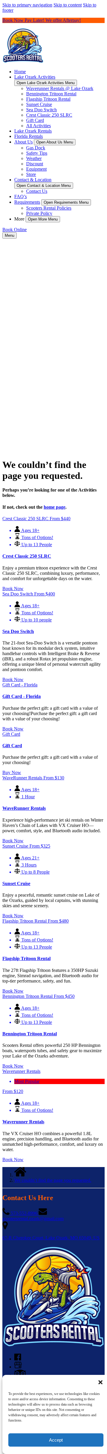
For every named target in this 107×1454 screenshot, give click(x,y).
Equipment (36, 169)
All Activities (38, 125)
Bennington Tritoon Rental (51, 93)
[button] (100, 1382)
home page (54, 507)
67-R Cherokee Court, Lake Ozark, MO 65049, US (51, 1237)
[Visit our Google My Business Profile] (18, 1366)
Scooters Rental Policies (48, 207)
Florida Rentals (28, 136)
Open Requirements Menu (66, 202)
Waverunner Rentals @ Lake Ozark (59, 88)
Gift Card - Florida (21, 696)
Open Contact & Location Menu (44, 185)
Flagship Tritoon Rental (48, 99)
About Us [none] (23, 141)
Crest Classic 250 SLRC (49, 115)
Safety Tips (36, 153)
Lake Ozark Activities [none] (34, 76)
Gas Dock (35, 147)
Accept (56, 1439)
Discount (34, 163)
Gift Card (35, 120)
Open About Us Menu (54, 142)
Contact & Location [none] (32, 179)
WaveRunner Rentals (24, 808)
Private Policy (39, 213)
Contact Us (36, 191)
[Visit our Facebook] (17, 1358)
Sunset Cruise (39, 104)
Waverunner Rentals (23, 1121)
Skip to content (68, 4)
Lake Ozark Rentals (33, 130)
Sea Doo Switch (41, 109)
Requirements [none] (27, 202)
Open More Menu (43, 219)
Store (31, 174)
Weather (34, 158)
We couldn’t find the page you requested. (52, 1180)
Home (20, 71)
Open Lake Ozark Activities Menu (46, 83)
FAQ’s (20, 196)
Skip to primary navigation (27, 4)
